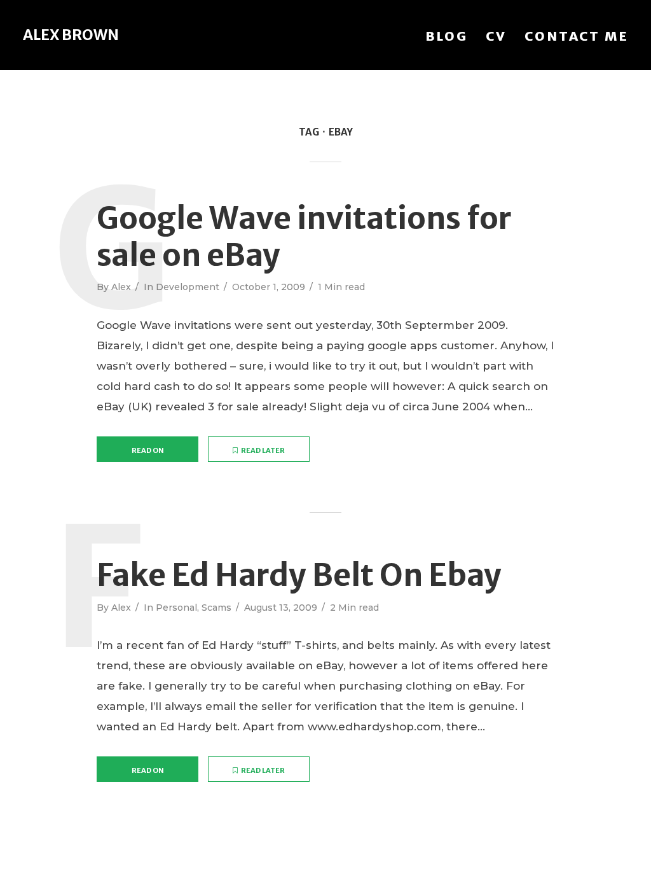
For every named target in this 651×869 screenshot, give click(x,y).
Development (187, 287)
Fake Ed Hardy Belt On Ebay (299, 575)
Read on (148, 450)
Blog (446, 36)
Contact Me (576, 36)
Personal (176, 607)
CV (496, 36)
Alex (121, 287)
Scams (216, 607)
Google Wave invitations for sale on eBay (304, 237)
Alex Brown (71, 34)
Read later (263, 450)
